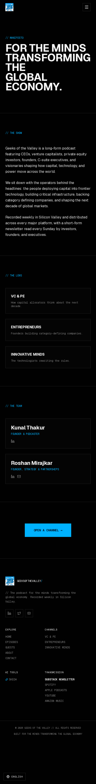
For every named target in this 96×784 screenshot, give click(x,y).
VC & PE (50, 637)
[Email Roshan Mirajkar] (19, 476)
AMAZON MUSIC (54, 701)
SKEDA (13, 679)
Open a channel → (48, 530)
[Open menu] (87, 7)
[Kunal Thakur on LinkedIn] (13, 441)
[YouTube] (29, 613)
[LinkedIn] (9, 613)
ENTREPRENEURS (55, 642)
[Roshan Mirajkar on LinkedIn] (13, 476)
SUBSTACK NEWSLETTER (60, 679)
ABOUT (9, 653)
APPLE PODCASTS (56, 690)
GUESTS (10, 647)
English (17, 776)
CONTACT (10, 658)
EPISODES (11, 642)
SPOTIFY (50, 685)
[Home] (9, 7)
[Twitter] (19, 613)
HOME (8, 637)
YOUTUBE (50, 695)
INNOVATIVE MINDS (57, 647)
